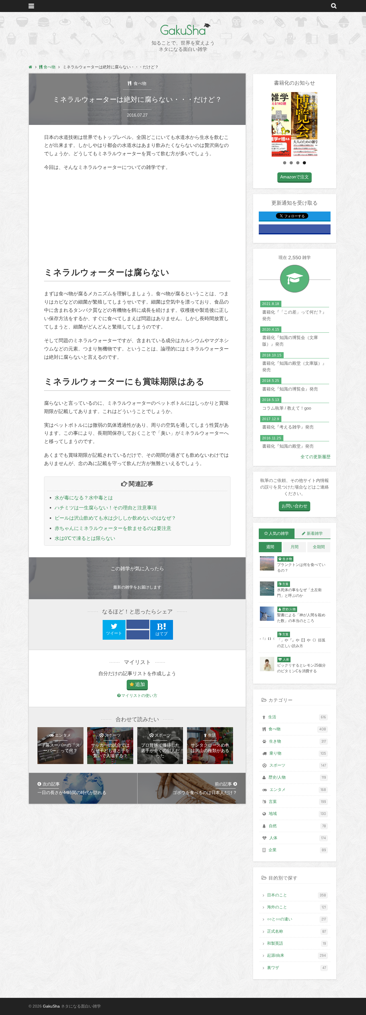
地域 (297, 813)
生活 (297, 717)
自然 (297, 826)
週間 (270, 547)
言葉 (297, 801)
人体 (297, 838)
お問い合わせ (294, 505)
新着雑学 (315, 533)
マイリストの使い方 (139, 695)
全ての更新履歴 (316, 456)
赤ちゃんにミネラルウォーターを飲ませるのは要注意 (113, 528)
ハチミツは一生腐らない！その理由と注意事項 (106, 508)
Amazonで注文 (294, 176)
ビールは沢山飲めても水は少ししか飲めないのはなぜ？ (115, 518)
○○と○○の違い (296, 919)
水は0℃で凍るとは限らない (85, 538)
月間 (295, 547)
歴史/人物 (297, 777)
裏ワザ (296, 967)
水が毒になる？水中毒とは (84, 497)
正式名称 (296, 931)
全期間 (319, 547)
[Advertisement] (137, 219)
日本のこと (296, 895)
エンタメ (298, 789)
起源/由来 (296, 955)
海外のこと (296, 907)
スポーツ (297, 765)
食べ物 (139, 83)
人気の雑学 (279, 533)
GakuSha (183, 30)
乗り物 (297, 753)
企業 (297, 850)
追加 (140, 684)
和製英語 (296, 943)
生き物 (297, 741)
